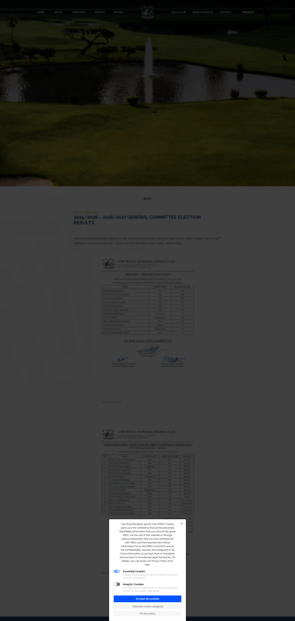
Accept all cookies (147, 598)
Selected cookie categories (147, 606)
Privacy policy (147, 613)
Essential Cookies (134, 571)
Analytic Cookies (133, 584)
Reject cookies (181, 523)
